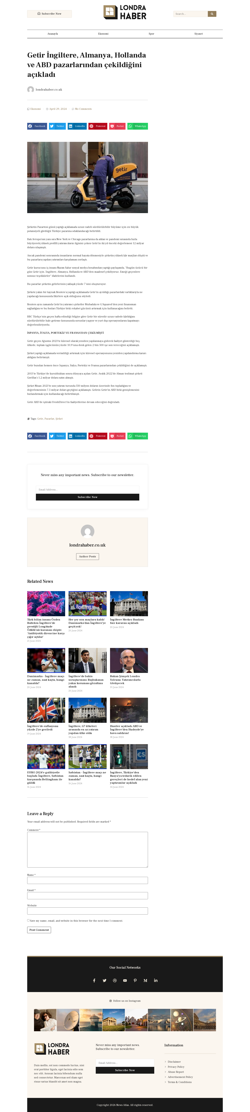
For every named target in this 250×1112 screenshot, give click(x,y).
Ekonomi (103, 33)
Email (31, 890)
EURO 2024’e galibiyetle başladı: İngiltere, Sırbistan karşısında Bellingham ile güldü (45, 778)
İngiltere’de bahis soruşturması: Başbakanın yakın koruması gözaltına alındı (86, 681)
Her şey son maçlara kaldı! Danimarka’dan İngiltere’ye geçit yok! (87, 623)
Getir (40, 418)
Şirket (59, 418)
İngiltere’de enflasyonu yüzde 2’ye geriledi (42, 727)
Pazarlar (49, 418)
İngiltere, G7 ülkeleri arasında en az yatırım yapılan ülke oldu (83, 729)
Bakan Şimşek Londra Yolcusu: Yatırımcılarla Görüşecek (125, 679)
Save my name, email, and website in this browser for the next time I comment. (76, 920)
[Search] (212, 14)
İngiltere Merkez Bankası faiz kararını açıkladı (127, 621)
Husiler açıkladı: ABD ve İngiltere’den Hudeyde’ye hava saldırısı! (127, 729)
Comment (33, 830)
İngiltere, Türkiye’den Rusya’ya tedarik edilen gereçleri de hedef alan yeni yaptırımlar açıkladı (129, 778)
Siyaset (199, 33)
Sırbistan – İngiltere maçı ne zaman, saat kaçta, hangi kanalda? (87, 776)
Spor (151, 33)
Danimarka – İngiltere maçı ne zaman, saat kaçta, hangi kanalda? (45, 679)
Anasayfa (52, 33)
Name (31, 875)
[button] (37, 126)
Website (32, 905)
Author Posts (87, 556)
